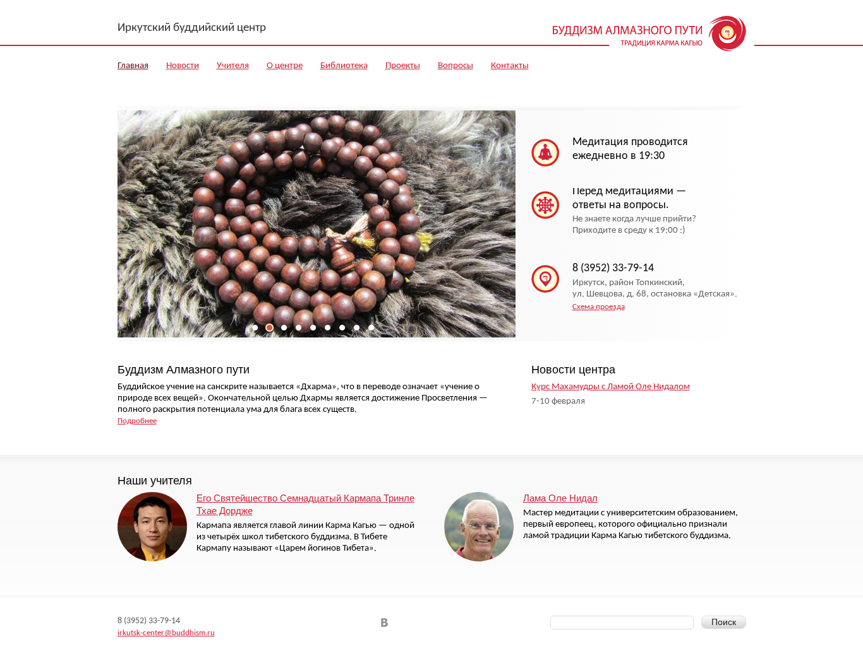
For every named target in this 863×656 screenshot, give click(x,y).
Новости (182, 66)
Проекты (402, 66)
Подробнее (137, 421)
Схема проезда (598, 307)
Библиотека (344, 66)
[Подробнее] (152, 526)
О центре (285, 66)
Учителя (233, 66)
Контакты (510, 66)
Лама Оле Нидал (560, 498)
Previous (121, 238)
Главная (133, 66)
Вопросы (455, 66)
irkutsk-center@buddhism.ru (166, 633)
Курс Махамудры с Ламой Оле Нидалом (610, 387)
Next (512, 238)
